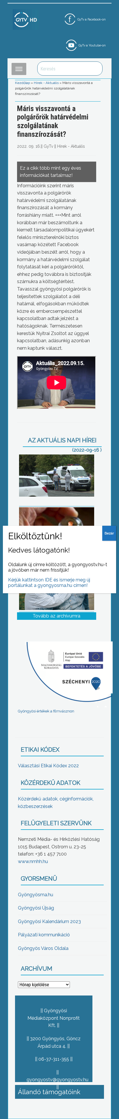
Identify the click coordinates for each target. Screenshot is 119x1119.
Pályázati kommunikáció (44, 935)
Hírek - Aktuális (46, 83)
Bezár (109, 533)
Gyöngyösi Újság (36, 908)
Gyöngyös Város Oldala (43, 948)
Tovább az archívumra (56, 616)
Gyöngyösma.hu (35, 894)
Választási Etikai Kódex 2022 (48, 765)
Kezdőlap (22, 83)
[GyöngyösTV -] (26, 19)
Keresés (95, 68)
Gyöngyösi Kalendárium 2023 (49, 921)
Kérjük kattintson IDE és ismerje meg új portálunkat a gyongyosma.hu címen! (49, 582)
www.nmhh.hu (33, 861)
